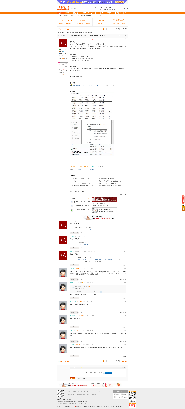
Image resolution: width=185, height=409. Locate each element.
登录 (127, 8)
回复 (68, 29)
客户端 (108, 8)
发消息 (65, 51)
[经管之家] (63, 11)
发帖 (61, 29)
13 (59, 53)
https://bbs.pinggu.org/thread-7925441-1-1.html (81, 229)
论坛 (61, 15)
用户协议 (120, 406)
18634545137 (73, 301)
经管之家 (58, 16)
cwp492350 (72, 330)
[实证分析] (73, 35)
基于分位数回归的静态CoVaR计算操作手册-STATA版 (106, 15)
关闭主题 (69, 32)
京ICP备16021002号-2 (62, 406)
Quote (78, 368)
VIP (62, 64)
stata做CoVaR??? (75, 180)
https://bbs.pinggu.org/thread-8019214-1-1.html (81, 244)
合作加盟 (118, 397)
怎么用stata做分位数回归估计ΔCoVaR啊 (80, 178)
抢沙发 (80, 32)
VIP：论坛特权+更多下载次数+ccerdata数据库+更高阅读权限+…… (119, 24)
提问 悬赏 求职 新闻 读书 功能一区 (71, 15)
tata (88, 170)
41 (63, 53)
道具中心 (92, 32)
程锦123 (72, 282)
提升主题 (59, 32)
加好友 (61, 51)
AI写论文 (91, 39)
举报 (121, 194)
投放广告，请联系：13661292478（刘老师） (79, 401)
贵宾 (65, 64)
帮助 (81, 391)
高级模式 (124, 367)
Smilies (82, 368)
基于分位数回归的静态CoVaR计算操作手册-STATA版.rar (86, 85)
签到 (102, 8)
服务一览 (119, 13)
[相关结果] (92, 106)
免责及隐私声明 (113, 406)
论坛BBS (61, 13)
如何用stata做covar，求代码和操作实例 (107, 180)
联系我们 (118, 394)
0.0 (114, 7)
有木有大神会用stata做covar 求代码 (106, 178)
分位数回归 (81, 170)
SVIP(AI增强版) (112, 9)
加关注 (61, 49)
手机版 (69, 391)
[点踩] (96, 167)
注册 (124, 8)
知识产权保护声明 (105, 406)
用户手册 (93, 391)
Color (72, 368)
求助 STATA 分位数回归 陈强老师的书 (107, 183)
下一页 (117, 28)
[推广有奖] (106, 35)
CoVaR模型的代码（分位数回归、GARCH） (81, 183)
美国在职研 (108, 13)
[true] (96, 8)
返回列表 (124, 29)
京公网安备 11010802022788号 (83, 406)
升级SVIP (106, 9)
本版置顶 (64, 32)
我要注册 (101, 372)
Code (80, 368)
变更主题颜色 (75, 32)
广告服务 (125, 397)
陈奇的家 (63, 35)
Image (74, 368)
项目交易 (75, 13)
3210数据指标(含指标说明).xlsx (81, 205)
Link (76, 368)
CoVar (76, 170)
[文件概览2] (92, 150)
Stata (85, 170)
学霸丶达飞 (72, 268)
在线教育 (93, 13)
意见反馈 (75, 391)
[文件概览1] (92, 132)
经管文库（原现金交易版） (87, 15)
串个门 (65, 49)
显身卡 (87, 32)
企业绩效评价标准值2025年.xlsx (82, 209)
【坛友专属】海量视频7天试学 (100, 203)
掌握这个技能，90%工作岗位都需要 (101, 205)
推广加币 (101, 9)
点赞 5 (92, 166)
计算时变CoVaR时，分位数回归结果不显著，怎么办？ (111, 181)
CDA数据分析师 (84, 13)
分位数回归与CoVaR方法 (77, 181)
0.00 (114, 8)
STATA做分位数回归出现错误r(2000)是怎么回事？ (83, 185)
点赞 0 (73, 232)
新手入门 (86, 391)
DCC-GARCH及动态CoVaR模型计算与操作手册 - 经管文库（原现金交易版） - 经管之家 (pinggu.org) (94, 259)
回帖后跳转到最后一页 (82, 378)
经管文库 (100, 13)
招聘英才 (125, 394)
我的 (126, 13)
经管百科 (68, 13)
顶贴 (84, 32)
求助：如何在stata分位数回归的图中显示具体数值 (110, 185)
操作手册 (92, 170)
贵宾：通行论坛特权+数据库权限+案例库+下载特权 (119, 20)
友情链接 (100, 391)
